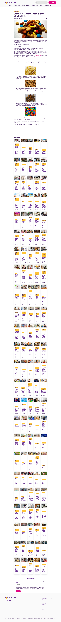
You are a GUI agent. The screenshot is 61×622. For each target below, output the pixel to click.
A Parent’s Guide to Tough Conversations (23, 499)
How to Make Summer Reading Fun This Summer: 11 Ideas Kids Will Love (23, 186)
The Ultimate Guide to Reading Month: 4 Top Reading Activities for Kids (30, 515)
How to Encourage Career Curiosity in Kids (37, 152)
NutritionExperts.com (43, 92)
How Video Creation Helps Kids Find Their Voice (44, 224)
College (33, 5)
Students (41, 5)
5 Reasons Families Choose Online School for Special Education (44, 317)
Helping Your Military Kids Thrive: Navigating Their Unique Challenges (37, 334)
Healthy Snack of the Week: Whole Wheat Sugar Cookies (43, 569)
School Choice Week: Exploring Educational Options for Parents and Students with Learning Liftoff (23, 276)
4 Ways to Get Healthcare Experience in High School (23, 465)
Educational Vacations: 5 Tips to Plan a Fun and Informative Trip (17, 299)
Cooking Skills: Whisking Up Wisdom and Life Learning (23, 299)
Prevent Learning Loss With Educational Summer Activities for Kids (30, 205)
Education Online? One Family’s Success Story (30, 152)
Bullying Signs (43, 552)
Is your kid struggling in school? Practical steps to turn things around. (23, 151)
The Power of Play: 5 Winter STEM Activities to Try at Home (16, 277)
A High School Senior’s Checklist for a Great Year (16, 371)
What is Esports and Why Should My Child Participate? (17, 410)
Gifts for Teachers (43, 467)
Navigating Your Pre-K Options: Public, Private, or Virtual (30, 352)
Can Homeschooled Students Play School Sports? (43, 392)
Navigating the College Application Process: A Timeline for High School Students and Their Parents (30, 390)
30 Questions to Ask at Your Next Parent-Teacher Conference (16, 534)
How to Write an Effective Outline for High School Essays (37, 299)
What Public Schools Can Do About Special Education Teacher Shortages (30, 444)
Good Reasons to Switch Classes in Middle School (16, 550)
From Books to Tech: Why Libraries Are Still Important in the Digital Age (16, 515)
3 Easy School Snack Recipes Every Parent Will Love (37, 278)
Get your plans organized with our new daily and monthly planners (16, 205)
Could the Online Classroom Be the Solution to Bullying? (16, 569)
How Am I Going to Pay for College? (30, 259)
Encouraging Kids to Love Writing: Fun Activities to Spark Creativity (44, 352)
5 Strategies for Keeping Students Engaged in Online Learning (30, 465)
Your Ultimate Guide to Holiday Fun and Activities (37, 533)
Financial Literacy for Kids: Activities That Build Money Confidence (23, 205)
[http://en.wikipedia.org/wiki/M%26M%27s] (30, 111)
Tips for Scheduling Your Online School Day (37, 428)
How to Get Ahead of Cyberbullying (30, 553)
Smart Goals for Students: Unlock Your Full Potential (30, 278)
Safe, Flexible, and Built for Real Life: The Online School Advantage (16, 186)
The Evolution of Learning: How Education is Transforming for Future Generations (24, 515)
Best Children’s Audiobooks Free (37, 446)
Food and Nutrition (16, 11)
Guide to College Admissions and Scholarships (29, 613)
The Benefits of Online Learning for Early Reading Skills (16, 258)
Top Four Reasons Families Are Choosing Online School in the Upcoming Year (16, 150)
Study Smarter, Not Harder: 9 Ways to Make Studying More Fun (17, 352)
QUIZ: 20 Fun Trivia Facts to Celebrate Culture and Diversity (16, 391)
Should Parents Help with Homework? (30, 336)
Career (37, 5)
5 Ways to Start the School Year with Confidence (30, 428)
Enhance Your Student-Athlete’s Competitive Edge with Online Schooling (24, 409)
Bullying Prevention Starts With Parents (23, 570)
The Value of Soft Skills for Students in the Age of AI (44, 515)
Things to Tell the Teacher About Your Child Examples (23, 481)
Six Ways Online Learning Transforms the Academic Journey (37, 352)
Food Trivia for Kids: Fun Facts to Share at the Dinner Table (44, 206)
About (51, 598)
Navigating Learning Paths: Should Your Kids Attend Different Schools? (44, 334)
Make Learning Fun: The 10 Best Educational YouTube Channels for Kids (37, 514)
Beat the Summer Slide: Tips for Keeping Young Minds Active (16, 170)
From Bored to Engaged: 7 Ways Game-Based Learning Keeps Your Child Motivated (17, 335)
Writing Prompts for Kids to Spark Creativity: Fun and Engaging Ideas (44, 277)
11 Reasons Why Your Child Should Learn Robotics (44, 299)
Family (51, 5)
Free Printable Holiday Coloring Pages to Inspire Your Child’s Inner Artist (44, 532)
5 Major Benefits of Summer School (44, 482)
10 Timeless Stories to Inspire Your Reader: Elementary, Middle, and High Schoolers (44, 497)
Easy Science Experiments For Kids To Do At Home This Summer (17, 465)
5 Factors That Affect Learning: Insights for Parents (23, 392)
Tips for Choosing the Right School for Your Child (30, 241)
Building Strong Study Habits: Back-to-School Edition (23, 550)
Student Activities (46, 5)
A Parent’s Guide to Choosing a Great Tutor (44, 259)
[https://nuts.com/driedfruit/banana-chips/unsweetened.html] (30, 70)
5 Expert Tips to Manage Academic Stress (30, 317)
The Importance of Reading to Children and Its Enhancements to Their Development (31, 497)
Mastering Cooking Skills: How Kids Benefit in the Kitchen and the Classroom (23, 258)
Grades (19, 5)
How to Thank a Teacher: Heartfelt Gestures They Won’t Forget (17, 481)
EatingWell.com (38, 55)
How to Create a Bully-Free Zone (30, 373)
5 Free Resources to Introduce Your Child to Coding (23, 336)
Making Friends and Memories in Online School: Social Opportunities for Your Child (17, 316)
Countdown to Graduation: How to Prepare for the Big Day (30, 481)
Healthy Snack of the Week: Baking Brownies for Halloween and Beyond (30, 568)
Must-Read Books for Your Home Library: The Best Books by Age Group (37, 240)
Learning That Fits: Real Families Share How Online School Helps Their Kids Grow (44, 169)
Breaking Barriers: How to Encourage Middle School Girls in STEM (23, 239)
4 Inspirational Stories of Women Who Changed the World (37, 205)
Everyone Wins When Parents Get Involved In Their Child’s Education (24, 427)
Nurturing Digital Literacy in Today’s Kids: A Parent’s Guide (23, 445)
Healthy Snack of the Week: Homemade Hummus (37, 569)
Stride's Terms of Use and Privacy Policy (34, 586)
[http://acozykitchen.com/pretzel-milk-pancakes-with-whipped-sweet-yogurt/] (30, 98)
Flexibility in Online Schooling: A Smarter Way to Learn (23, 223)
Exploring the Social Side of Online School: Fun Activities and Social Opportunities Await (37, 186)
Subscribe (52, 2)
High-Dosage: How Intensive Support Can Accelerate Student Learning (37, 169)
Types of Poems (16, 500)
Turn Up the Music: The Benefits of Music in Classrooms (23, 373)
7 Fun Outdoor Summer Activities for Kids (43, 446)
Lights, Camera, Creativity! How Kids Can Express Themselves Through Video (44, 239)
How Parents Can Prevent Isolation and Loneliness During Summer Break (37, 463)
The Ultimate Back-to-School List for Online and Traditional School (16, 444)
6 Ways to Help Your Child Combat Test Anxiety (23, 316)
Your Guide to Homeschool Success (44, 153)
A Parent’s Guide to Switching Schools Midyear (30, 170)
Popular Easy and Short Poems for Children (16, 613)
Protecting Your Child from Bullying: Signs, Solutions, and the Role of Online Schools (44, 370)
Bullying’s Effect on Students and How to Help (37, 551)
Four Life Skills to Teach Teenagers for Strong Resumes (23, 534)
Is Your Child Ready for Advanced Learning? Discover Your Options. (30, 533)
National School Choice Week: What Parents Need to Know (37, 258)
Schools (15, 5)
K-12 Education (11, 5)
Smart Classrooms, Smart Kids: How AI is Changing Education (17, 427)
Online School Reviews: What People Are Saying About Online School (44, 409)
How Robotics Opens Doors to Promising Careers (37, 317)
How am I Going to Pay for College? (36, 482)
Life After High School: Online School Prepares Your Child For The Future (44, 426)
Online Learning (28, 5)
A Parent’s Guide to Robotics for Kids (30, 188)
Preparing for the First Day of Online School (30, 410)
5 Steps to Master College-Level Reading (37, 497)
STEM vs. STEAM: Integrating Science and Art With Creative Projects (17, 223)
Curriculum (23, 5)
